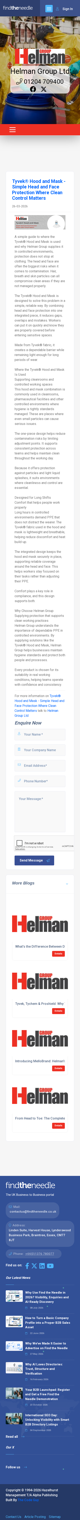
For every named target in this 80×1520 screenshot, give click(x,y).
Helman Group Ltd (40, 71)
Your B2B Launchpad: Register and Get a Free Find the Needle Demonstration (47, 1394)
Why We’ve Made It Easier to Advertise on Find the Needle (46, 1346)
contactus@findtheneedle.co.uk (33, 1211)
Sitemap (55, 1517)
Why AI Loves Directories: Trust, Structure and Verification (44, 1369)
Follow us (13, 1467)
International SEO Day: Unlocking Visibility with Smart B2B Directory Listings (47, 1419)
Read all (12, 1437)
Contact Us (13, 1517)
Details (58, 953)
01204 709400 (43, 81)
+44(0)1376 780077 (39, 1254)
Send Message (31, 860)
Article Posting (35, 1517)
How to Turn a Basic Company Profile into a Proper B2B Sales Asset (47, 1322)
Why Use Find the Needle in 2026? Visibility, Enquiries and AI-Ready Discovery (47, 1297)
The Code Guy (28, 1500)
